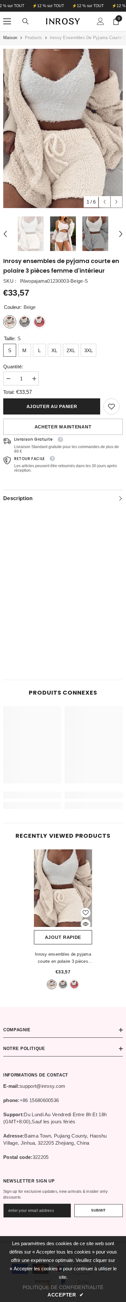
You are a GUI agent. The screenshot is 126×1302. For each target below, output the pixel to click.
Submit (98, 1210)
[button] (104, 201)
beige (52, 984)
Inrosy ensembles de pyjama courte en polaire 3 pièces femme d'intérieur (63, 958)
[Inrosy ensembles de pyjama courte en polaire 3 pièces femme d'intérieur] (63, 888)
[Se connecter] (100, 21)
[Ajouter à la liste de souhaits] (85, 913)
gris (63, 984)
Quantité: (13, 366)
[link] (111, 406)
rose (74, 984)
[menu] (7, 21)
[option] (63, 128)
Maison (10, 37)
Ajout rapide (63, 937)
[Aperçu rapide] (85, 924)
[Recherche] (25, 21)
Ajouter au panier (51, 406)
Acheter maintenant (63, 426)
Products (33, 37)
